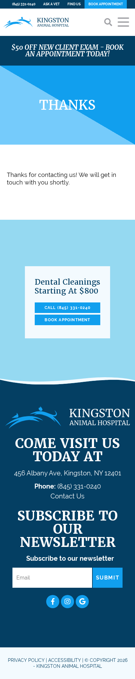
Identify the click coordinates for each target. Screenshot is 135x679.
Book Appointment (105, 4)
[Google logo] (82, 601)
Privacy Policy (26, 660)
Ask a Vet (51, 4)
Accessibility (64, 660)
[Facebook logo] (52, 601)
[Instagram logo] (67, 601)
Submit (108, 578)
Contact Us (67, 496)
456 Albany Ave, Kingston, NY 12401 (67, 473)
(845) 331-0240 (23, 4)
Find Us (74, 4)
